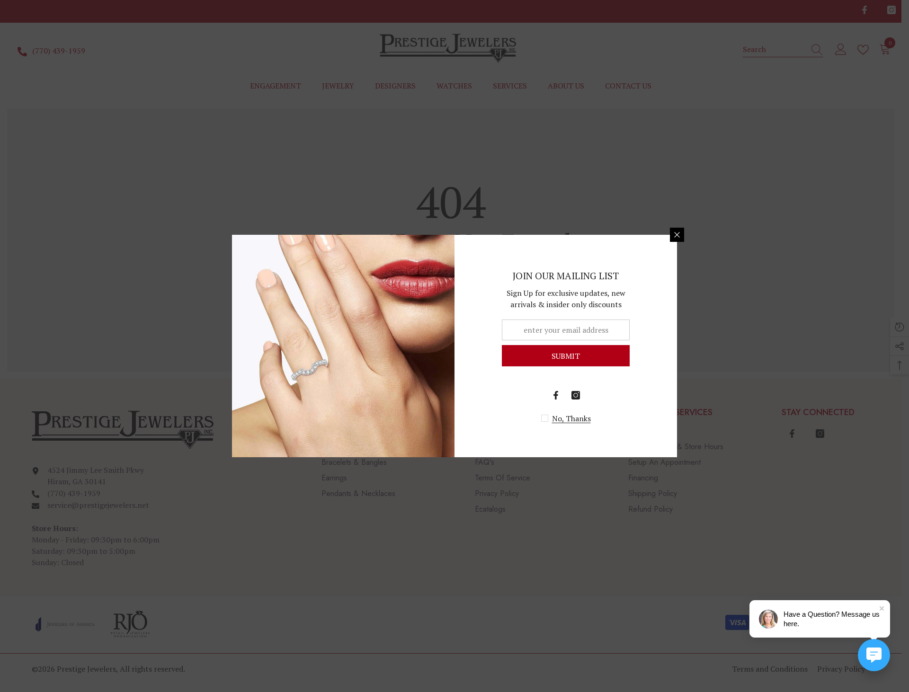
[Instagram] (576, 395)
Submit (566, 356)
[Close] (677, 235)
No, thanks (571, 418)
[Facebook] (556, 395)
